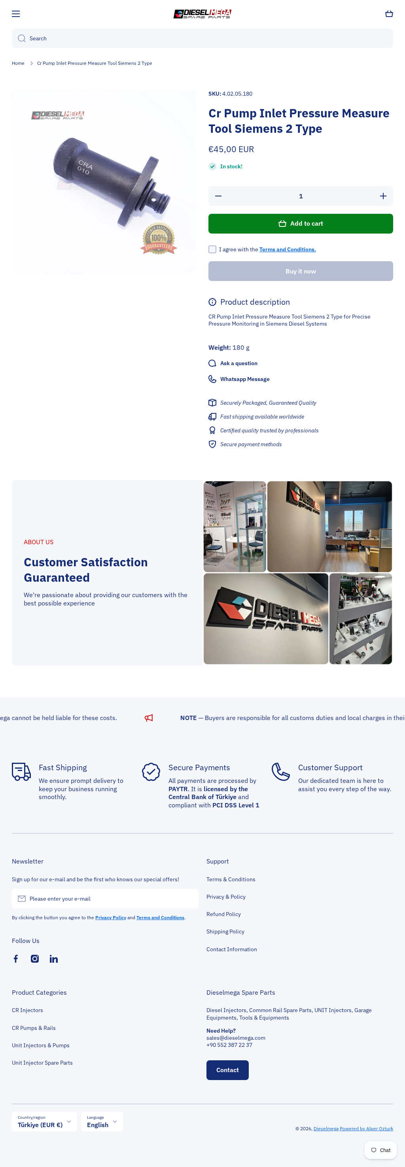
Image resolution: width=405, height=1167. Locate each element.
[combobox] (202, 38)
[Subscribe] (189, 899)
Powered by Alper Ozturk (366, 1128)
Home (18, 63)
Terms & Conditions (230, 879)
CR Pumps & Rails (34, 1027)
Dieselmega (326, 1128)
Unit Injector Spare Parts (42, 1062)
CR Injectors (27, 1010)
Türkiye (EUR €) (40, 1125)
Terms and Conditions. (287, 249)
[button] (389, 14)
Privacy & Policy (226, 896)
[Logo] (202, 14)
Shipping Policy (225, 931)
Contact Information (231, 949)
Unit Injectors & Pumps (41, 1045)
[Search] (19, 38)
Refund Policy (223, 914)
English (97, 1125)
